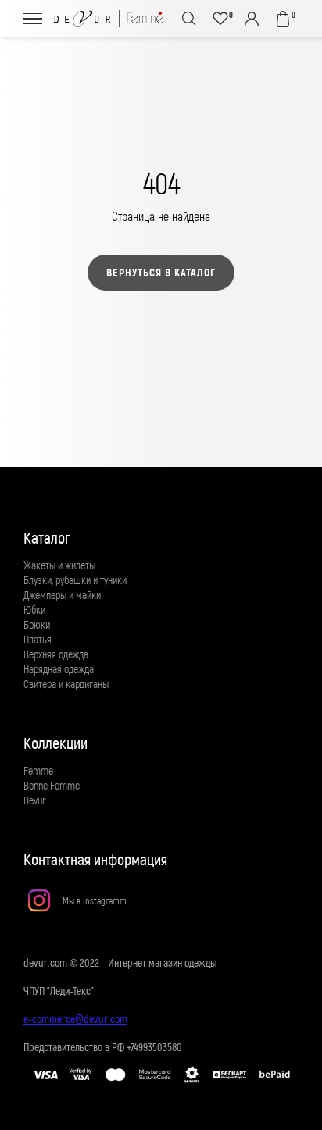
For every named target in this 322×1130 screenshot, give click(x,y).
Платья (37, 639)
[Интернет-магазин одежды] (108, 18)
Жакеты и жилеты (59, 565)
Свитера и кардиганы (66, 683)
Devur (34, 800)
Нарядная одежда (58, 669)
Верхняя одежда (55, 654)
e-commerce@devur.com (75, 1018)
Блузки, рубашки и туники (75, 579)
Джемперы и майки (62, 594)
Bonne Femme (51, 785)
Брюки (36, 624)
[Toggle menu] (32, 18)
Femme (38, 770)
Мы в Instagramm (95, 900)
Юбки (34, 609)
